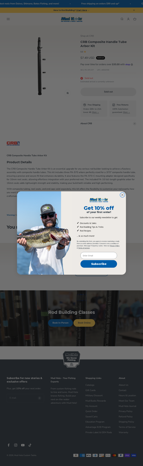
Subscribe (98, 264)
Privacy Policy (115, 246)
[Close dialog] (122, 194)
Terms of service (84, 248)
